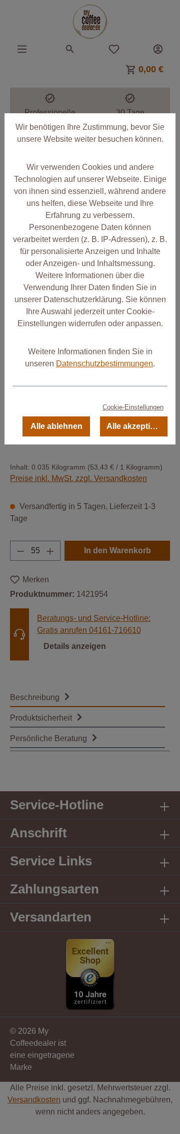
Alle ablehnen (56, 426)
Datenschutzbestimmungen (104, 363)
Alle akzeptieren (136, 426)
